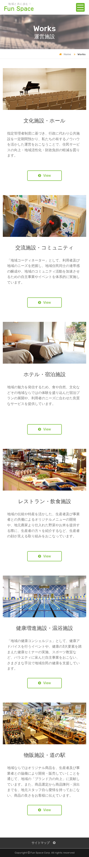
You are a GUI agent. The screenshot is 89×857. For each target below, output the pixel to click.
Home (67, 54)
